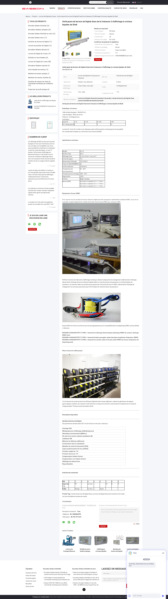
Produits (61, 8)
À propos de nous (74, 8)
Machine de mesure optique (37, 74)
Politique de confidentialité (41, 597)
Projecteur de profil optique (37, 89)
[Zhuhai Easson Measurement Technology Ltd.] (33, 9)
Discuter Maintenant (123, 2)
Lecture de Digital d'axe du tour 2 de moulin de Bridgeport (132, 550)
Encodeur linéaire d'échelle (37, 26)
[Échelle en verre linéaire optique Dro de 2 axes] (85, 540)
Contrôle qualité (104, 8)
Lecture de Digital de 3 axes (37, 54)
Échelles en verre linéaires (37, 58)
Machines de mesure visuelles (38, 78)
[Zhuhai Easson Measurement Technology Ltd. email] (30, 224)
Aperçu (28, 16)
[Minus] (163, 553)
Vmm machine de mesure (36, 70)
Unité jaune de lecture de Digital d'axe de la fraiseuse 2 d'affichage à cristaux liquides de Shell (76, 60)
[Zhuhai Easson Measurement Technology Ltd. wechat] (40, 224)
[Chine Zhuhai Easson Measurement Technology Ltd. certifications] (34, 125)
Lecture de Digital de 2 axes (47, 16)
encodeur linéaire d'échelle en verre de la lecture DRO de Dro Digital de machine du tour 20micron (86, 579)
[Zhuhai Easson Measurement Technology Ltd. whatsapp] (35, 224)
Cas (141, 8)
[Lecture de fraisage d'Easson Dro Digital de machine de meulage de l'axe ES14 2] (69, 540)
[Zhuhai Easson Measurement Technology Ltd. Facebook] (30, 2)
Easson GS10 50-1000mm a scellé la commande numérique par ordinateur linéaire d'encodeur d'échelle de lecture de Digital (56, 584)
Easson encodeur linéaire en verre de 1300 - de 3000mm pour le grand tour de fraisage (85, 584)
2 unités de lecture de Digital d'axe (81, 494)
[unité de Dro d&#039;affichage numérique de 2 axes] (30, 101)
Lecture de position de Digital (38, 46)
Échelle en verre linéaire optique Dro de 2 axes (85, 550)
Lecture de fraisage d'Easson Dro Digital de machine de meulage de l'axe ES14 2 (69, 550)
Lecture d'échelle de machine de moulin (74, 496)
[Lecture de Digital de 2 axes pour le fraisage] (30, 107)
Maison (52, 8)
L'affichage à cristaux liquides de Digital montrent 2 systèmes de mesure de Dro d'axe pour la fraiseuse (100, 550)
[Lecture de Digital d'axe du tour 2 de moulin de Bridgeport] (132, 540)
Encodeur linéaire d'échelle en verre (40, 34)
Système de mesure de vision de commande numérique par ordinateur (40, 82)
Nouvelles (133, 8)
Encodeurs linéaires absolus (37, 50)
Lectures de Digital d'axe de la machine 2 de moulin (108, 494)
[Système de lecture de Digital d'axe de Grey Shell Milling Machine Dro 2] (117, 540)
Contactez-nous (120, 8)
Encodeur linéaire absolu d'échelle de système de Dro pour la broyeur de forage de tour (57, 574)
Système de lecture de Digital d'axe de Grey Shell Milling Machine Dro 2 (116, 550)
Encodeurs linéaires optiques (38, 30)
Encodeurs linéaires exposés (37, 66)
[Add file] (129, 596)
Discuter (98, 59)
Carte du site (30, 586)
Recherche (110, 2)
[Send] (163, 596)
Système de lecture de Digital (38, 42)
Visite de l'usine (89, 8)
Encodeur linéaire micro (36, 38)
